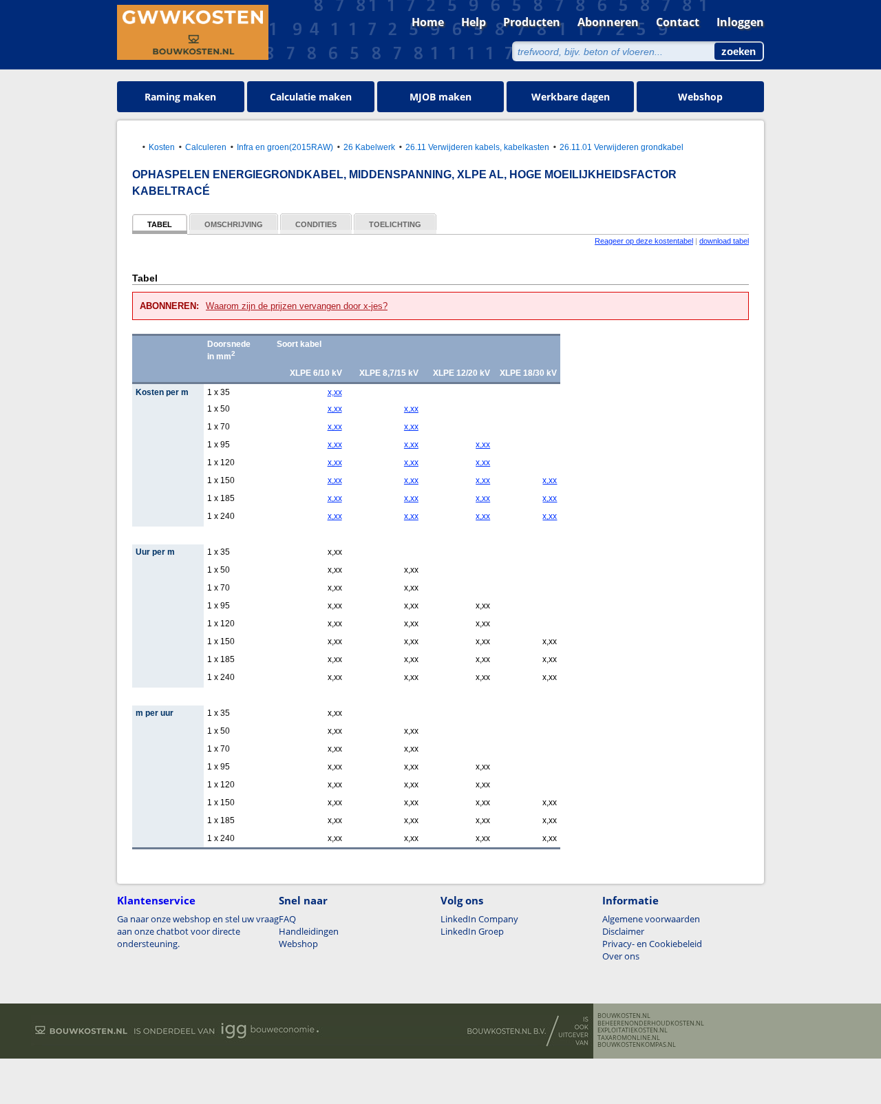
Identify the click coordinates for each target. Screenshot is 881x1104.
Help (473, 22)
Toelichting (395, 224)
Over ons (620, 956)
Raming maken (180, 96)
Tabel (159, 224)
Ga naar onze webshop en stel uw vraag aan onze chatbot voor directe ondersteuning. (198, 931)
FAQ (287, 919)
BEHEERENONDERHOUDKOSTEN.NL (650, 1023)
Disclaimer (623, 931)
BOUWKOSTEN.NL (623, 1016)
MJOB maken (440, 96)
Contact (677, 22)
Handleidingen (309, 931)
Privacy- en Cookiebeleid (652, 943)
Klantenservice (156, 900)
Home (428, 22)
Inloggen (740, 22)
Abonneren (608, 22)
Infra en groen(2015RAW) (285, 146)
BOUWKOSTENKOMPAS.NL (636, 1045)
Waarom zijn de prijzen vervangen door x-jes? (297, 306)
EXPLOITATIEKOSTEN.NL (632, 1030)
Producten (531, 22)
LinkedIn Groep (472, 931)
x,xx (335, 392)
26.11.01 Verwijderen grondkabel (621, 146)
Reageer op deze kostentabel (644, 241)
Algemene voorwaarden (651, 919)
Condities (316, 224)
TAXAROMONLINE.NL (628, 1038)
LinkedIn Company (479, 919)
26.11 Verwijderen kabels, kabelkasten (477, 146)
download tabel (724, 241)
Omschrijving (233, 224)
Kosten (162, 146)
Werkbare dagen (570, 96)
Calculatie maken (311, 96)
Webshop (700, 96)
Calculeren (205, 146)
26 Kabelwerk (369, 146)
